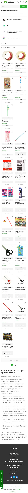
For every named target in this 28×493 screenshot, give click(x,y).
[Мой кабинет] (23, 2)
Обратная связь (14, 467)
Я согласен (12, 491)
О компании (14, 448)
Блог (14, 457)
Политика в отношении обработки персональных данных (14, 465)
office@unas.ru (15, 473)
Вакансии (14, 451)
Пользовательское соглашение (14, 461)
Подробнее (18, 489)
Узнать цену (4, 70)
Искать (24, 6)
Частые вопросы (14, 454)
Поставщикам (14, 453)
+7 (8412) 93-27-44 (14, 471)
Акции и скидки (13, 459)
